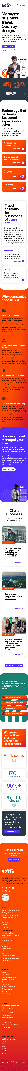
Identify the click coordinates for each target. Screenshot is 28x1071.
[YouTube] (9, 891)
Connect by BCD (7, 960)
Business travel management (11, 910)
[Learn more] (23, 149)
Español (4, 1044)
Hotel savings (6, 925)
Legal (12, 1061)
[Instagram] (6, 888)
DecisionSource (6, 948)
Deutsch (4, 1041)
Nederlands (5, 1051)
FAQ (3, 1010)
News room (5, 984)
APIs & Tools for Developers (10, 958)
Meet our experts (7, 989)
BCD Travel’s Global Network (10, 1025)
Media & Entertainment (9, 940)
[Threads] (6, 891)
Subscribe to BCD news (9, 1013)
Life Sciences (6, 938)
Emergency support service (10, 1006)
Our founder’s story (8, 979)
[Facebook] (2, 888)
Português (5, 1053)
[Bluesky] (2, 891)
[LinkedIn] (9, 888)
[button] (17, 5)
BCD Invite (5, 951)
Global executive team (9, 977)
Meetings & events (7, 913)
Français (4, 1046)
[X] (13, 888)
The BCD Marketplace (8, 956)
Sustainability (6, 994)
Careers (4, 972)
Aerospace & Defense (8, 933)
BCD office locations (8, 1008)
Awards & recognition (8, 986)
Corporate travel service (9, 917)
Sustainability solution (8, 920)
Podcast (4, 991)
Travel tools (5, 1020)
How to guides (6, 1015)
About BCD (5, 975)
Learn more (16, 149)
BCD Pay (4, 953)
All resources (6, 1027)
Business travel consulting (10, 915)
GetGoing (8, 269)
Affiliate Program (7, 1022)
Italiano (4, 1048)
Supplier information (8, 1017)
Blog (3, 982)
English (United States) (9, 1039)
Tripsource (8, 251)
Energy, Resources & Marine (10, 935)
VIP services (5, 927)
